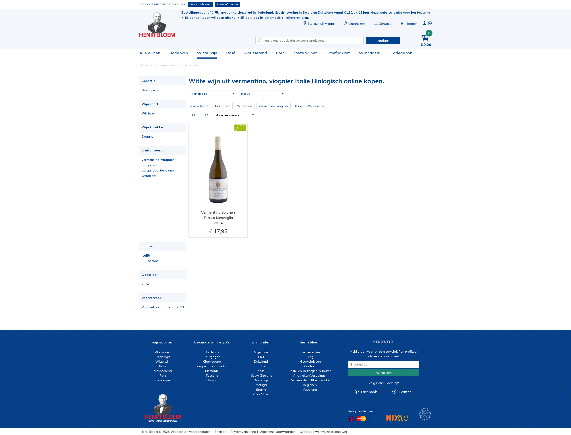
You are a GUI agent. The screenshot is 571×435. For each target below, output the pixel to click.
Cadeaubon (401, 52)
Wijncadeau (370, 52)
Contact (385, 24)
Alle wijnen (149, 52)
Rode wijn (178, 52)
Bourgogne (212, 357)
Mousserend (255, 52)
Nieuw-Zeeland (261, 376)
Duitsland (261, 361)
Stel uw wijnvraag (321, 24)
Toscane (152, 261)
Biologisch (150, 90)
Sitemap (220, 432)
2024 (145, 284)
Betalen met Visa (372, 419)
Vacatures (310, 390)
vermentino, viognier (158, 160)
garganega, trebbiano (158, 170)
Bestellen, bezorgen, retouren (310, 371)
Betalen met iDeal (351, 419)
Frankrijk (261, 366)
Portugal (261, 385)
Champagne (212, 361)
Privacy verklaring (243, 432)
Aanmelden (384, 372)
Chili (261, 357)
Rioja (212, 380)
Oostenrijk (261, 380)
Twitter (405, 392)
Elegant (147, 137)
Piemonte (212, 371)
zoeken (383, 40)
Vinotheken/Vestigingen (310, 376)
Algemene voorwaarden (278, 432)
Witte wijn (207, 52)
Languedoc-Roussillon (212, 366)
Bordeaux (212, 352)
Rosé (230, 52)
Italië (146, 255)
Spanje (261, 390)
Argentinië (261, 352)
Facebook (369, 392)
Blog (310, 357)
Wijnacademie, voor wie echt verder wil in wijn (425, 414)
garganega (150, 165)
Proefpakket (338, 52)
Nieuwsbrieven (310, 361)
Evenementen (310, 352)
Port (280, 52)
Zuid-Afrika (261, 394)
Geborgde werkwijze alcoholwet (323, 432)
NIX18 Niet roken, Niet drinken (397, 418)
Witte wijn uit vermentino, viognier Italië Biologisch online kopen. (160, 24)
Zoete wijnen (305, 52)
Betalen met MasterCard (361, 419)
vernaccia (149, 176)
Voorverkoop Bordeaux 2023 (163, 307)
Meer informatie (227, 4)
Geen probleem (200, 4)
